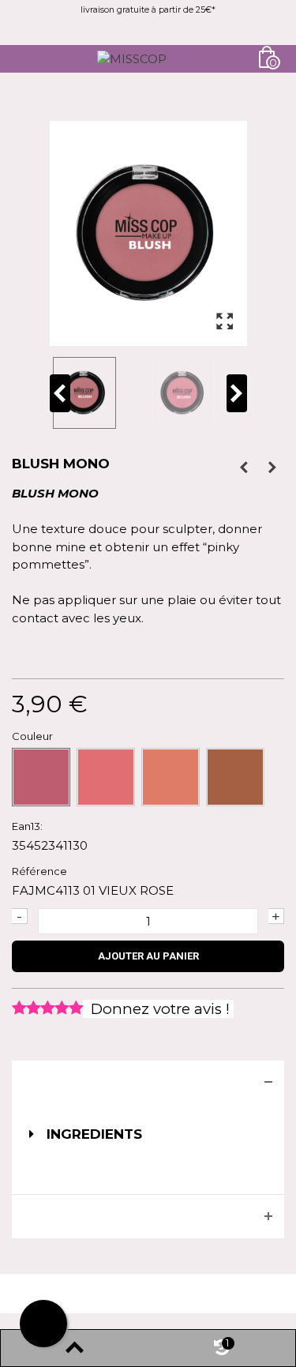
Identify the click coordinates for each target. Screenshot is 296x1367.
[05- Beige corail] (235, 777)
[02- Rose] (105, 777)
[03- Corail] (170, 777)
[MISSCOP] (132, 58)
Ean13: (27, 826)
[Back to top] (74, 1348)
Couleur (33, 736)
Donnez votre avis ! (158, 1009)
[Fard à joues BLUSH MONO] (99, 392)
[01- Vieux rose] (41, 777)
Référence (39, 871)
